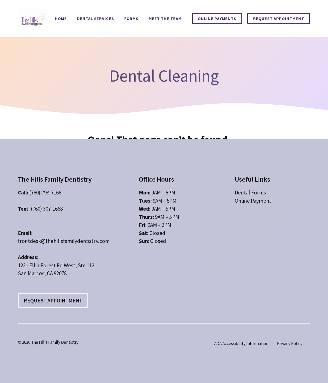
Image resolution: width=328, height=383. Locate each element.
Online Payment (253, 200)
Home (61, 18)
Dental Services (95, 18)
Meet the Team (165, 18)
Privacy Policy (289, 343)
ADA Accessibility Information (241, 343)
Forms (131, 18)
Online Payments (217, 18)
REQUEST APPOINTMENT (278, 18)
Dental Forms (250, 192)
